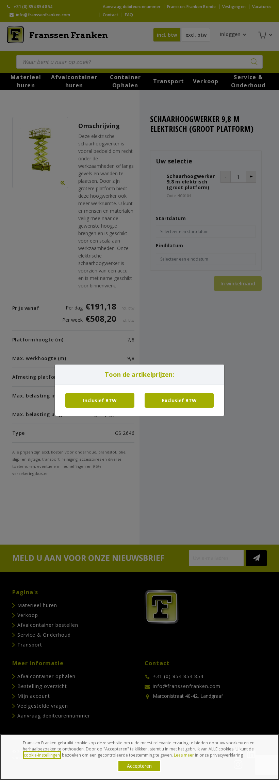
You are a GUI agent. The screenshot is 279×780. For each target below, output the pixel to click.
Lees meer (184, 755)
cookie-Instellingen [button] (42, 755)
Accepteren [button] (139, 766)
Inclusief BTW (100, 400)
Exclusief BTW (179, 400)
